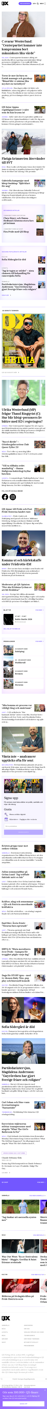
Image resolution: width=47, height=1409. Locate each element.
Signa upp (23, 1404)
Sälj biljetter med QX (11, 629)
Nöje (3, 1329)
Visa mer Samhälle (36, 1195)
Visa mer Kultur (37, 1274)
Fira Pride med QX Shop (16, 231)
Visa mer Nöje (38, 1235)
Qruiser (5, 1339)
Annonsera (28, 1325)
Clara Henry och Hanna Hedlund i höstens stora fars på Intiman (18, 220)
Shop (4, 1342)
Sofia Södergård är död (14, 259)
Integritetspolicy (31, 1342)
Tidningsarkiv (29, 1335)
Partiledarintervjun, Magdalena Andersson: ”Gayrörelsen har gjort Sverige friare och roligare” (19, 286)
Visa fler (5, 295)
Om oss (27, 1329)
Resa (3, 1335)
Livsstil (5, 268)
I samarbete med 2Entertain (14, 215)
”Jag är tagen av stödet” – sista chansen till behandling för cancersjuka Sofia (18, 273)
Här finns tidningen (31, 1339)
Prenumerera (25, 3)
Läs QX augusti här (9, 372)
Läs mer (5, 1173)
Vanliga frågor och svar (34, 1332)
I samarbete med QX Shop (13, 229)
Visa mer (38, 610)
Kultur (4, 257)
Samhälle (5, 281)
